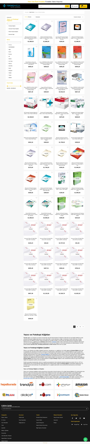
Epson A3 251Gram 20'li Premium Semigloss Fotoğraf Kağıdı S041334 (62, 88)
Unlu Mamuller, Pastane (6, 435)
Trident (10, 75)
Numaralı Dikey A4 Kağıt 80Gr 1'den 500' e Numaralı (30, 239)
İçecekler (3, 427)
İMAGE (10, 58)
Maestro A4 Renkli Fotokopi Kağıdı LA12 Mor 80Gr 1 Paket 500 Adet (30, 164)
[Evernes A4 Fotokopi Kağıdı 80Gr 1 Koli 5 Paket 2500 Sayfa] (46, 103)
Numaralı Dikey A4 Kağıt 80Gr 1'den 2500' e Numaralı (30, 289)
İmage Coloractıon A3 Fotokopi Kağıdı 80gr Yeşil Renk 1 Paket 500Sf (77, 214)
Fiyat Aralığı (10, 82)
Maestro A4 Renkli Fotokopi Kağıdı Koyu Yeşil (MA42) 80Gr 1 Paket (61, 214)
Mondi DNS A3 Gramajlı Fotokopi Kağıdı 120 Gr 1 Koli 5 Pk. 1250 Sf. (30, 214)
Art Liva (10, 44)
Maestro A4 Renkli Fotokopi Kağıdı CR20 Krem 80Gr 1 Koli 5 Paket (46, 164)
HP (9, 56)
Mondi (10, 68)
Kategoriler (9, 17)
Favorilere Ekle (36, 21)
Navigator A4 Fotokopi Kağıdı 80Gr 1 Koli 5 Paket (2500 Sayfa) (77, 113)
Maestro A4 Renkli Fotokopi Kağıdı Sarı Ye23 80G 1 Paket (30, 315)
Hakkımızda (21, 417)
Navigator (10, 70)
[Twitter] (76, 418)
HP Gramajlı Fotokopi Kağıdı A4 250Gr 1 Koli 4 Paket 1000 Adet (30, 113)
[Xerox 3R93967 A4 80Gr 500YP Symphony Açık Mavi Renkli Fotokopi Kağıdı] (77, 77)
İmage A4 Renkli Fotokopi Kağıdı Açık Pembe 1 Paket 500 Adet (46, 88)
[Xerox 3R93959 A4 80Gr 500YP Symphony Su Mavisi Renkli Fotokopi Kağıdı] (46, 52)
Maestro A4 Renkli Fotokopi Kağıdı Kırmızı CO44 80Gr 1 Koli (77, 164)
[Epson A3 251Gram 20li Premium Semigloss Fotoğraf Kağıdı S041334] (62, 77)
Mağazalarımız (22, 422)
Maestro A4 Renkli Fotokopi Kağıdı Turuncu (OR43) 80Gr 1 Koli (77, 38)
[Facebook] (72, 418)
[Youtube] (84, 418)
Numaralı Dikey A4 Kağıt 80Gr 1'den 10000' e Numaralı (62, 239)
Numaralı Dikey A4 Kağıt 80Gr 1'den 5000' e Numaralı (77, 289)
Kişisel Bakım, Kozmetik (6, 438)
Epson (10, 51)
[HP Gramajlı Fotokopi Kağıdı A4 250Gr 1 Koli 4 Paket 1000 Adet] (31, 103)
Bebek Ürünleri (5, 440)
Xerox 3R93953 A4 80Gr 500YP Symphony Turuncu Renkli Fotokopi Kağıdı (61, 63)
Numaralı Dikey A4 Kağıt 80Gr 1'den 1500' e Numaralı (62, 264)
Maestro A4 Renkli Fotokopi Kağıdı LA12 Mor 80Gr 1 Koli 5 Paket (46, 38)
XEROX (10, 77)
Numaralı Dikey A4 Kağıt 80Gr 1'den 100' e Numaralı (46, 239)
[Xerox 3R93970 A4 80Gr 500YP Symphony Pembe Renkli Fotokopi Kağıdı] (31, 77)
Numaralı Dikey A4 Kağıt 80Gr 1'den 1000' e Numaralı (46, 264)
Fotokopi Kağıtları (12, 25)
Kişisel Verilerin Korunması (41, 425)
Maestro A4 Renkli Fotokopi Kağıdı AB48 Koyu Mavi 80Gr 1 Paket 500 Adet (46, 189)
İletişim (55, 422)
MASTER (10, 65)
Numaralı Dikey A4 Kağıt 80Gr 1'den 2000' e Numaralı (77, 264)
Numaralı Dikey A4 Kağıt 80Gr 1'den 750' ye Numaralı (30, 264)
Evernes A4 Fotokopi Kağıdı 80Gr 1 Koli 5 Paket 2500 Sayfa (46, 113)
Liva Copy (10, 61)
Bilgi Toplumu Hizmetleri (41, 427)
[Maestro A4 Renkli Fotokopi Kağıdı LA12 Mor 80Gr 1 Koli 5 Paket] (46, 27)
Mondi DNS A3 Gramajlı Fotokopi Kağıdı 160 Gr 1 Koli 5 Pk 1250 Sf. (46, 214)
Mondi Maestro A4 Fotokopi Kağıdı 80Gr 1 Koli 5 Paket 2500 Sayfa (62, 113)
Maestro (10, 63)
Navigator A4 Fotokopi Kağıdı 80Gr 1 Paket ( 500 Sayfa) (62, 189)
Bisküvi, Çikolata (5, 430)
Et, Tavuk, (4, 420)
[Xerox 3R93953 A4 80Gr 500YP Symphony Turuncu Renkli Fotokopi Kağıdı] (62, 52)
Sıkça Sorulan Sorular (58, 417)
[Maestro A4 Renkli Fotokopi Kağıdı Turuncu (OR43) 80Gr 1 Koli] (77, 27)
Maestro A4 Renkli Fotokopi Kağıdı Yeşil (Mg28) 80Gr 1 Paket (46, 139)
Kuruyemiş (4, 433)
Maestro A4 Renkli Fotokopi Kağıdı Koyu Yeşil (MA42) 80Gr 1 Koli (77, 189)
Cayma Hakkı (39, 420)
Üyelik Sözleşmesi (40, 422)
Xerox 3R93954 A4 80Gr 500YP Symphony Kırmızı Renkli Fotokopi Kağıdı (77, 63)
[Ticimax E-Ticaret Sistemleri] (45, 443)
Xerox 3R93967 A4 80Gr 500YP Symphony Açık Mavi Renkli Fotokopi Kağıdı (77, 88)
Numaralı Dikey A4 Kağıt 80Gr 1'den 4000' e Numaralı (62, 289)
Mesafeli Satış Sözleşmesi (41, 417)
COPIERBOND (11, 47)
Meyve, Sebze (4, 417)
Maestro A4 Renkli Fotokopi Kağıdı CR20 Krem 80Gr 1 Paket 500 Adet (62, 164)
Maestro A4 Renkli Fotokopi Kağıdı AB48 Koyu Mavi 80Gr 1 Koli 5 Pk (30, 38)
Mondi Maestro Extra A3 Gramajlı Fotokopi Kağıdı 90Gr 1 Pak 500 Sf (30, 63)
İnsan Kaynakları (22, 420)
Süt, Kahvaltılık (5, 422)
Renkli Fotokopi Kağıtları (13, 31)
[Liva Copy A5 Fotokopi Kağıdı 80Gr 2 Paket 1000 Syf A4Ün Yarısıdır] (62, 27)
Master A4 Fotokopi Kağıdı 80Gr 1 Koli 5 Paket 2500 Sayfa (30, 138)
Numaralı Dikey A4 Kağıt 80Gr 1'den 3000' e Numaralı (46, 289)
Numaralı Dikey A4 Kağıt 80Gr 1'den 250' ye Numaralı (77, 239)
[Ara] (67, 6)
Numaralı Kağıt (11, 34)
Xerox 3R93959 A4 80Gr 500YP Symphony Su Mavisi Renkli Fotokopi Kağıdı (46, 63)
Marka (8, 39)
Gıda (3, 425)
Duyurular (56, 420)
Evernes (10, 54)
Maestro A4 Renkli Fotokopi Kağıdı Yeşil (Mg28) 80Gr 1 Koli (61, 138)
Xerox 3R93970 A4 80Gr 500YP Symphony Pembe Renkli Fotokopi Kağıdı (30, 88)
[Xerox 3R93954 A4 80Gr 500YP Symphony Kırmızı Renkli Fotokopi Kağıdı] (77, 52)
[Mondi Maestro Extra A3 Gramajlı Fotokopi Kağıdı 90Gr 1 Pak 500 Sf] (31, 52)
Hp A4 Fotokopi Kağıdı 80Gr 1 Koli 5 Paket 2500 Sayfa (77, 138)
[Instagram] (80, 418)
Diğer (10, 49)
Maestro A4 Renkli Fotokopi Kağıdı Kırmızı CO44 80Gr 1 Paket (31, 189)
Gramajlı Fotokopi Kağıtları (14, 28)
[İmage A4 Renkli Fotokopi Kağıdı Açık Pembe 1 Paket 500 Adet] (46, 77)
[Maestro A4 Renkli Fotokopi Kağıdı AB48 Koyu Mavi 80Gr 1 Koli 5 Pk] (31, 27)
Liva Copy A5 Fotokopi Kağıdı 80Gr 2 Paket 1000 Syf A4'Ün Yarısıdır (62, 38)
